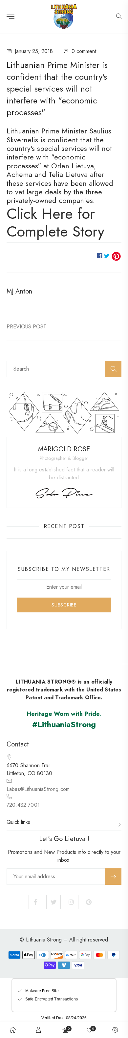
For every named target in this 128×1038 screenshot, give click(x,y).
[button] (118, 17)
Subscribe (113, 876)
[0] (89, 1030)
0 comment (84, 51)
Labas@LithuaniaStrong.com (38, 789)
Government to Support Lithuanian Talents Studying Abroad (26, 326)
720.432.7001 (23, 805)
